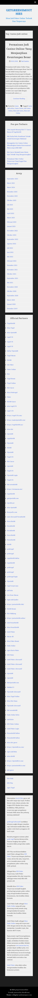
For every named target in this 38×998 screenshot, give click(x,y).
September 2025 (12, 179)
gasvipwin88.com (13, 498)
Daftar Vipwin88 (12, 351)
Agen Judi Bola (12, 752)
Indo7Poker (11, 632)
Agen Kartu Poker (13, 650)
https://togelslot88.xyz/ (15, 425)
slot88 (9, 544)
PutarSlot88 (11, 540)
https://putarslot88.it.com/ (16, 765)
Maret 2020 (11, 300)
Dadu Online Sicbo (13, 715)
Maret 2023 (11, 218)
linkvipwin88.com (13, 683)
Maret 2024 (11, 187)
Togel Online (11, 383)
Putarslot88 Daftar (13, 733)
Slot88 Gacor (11, 402)
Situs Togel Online (13, 696)
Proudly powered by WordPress (18, 992)
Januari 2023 (11, 226)
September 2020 (12, 296)
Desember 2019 (12, 309)
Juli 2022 (10, 248)
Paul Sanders (25, 61)
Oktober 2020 (11, 291)
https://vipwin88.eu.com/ (15, 747)
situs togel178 (12, 406)
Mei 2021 (10, 283)
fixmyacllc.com (12, 512)
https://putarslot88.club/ (15, 604)
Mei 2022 (10, 257)
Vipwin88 (10, 443)
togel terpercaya (12, 586)
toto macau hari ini (22, 945)
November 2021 (12, 270)
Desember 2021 (12, 265)
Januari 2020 (11, 304)
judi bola (10, 590)
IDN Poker (10, 655)
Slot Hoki (10, 778)
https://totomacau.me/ (15, 489)
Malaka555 (10, 687)
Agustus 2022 (11, 244)
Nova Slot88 (11, 521)
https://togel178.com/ (14, 415)
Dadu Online (11, 646)
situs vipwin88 (12, 332)
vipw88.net (10, 503)
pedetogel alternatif (14, 822)
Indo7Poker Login (13, 729)
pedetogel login (12, 577)
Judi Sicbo (10, 719)
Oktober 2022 (11, 235)
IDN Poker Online (13, 724)
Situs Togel (10, 328)
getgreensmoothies (19, 12)
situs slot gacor (12, 742)
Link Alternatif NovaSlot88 (16, 517)
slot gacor (10, 770)
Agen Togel (11, 788)
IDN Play (10, 783)
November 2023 (12, 196)
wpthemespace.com (25, 995)
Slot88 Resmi (11, 609)
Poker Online (11, 369)
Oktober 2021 (11, 274)
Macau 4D (10, 636)
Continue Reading (20, 99)
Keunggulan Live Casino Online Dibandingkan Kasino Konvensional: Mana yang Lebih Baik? (19, 145)
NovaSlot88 (11, 526)
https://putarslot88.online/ (16, 618)
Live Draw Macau (12, 595)
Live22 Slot (19, 798)
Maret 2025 (11, 183)
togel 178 (10, 411)
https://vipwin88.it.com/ (15, 761)
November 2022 (12, 231)
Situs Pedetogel (12, 392)
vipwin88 (10, 434)
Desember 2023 (12, 192)
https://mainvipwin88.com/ (16, 420)
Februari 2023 (11, 222)
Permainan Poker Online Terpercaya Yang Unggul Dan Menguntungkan (17, 161)
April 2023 (10, 213)
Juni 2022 (10, 252)
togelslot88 (11, 438)
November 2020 (12, 287)
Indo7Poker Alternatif (14, 660)
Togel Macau (11, 356)
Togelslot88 (11, 323)
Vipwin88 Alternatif (13, 692)
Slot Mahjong (11, 613)
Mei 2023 (10, 209)
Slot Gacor (10, 388)
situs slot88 (11, 756)
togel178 (10, 337)
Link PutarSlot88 (12, 623)
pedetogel (10, 549)
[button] (35, 2)
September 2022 (12, 239)
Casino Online (19, 108)
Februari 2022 (11, 261)
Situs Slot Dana (12, 701)
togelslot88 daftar (13, 558)
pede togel (10, 839)
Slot (8, 374)
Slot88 (9, 360)
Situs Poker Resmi (13, 641)
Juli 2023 (10, 205)
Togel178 (10, 457)
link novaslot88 (12, 484)
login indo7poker (12, 600)
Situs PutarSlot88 (13, 627)
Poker (9, 397)
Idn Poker (10, 365)
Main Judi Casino (18, 111)
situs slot (10, 429)
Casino (17, 106)
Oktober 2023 (11, 200)
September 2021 (12, 278)
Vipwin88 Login (12, 475)
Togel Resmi (11, 379)
